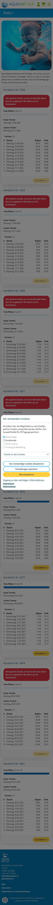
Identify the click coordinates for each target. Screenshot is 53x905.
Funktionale (10, 440)
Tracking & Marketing (15, 447)
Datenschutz (9, 486)
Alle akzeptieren (26, 474)
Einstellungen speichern (26, 469)
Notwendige (11, 437)
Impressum (8, 483)
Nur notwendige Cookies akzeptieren (26, 463)
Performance (11, 443)
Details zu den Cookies (14, 454)
